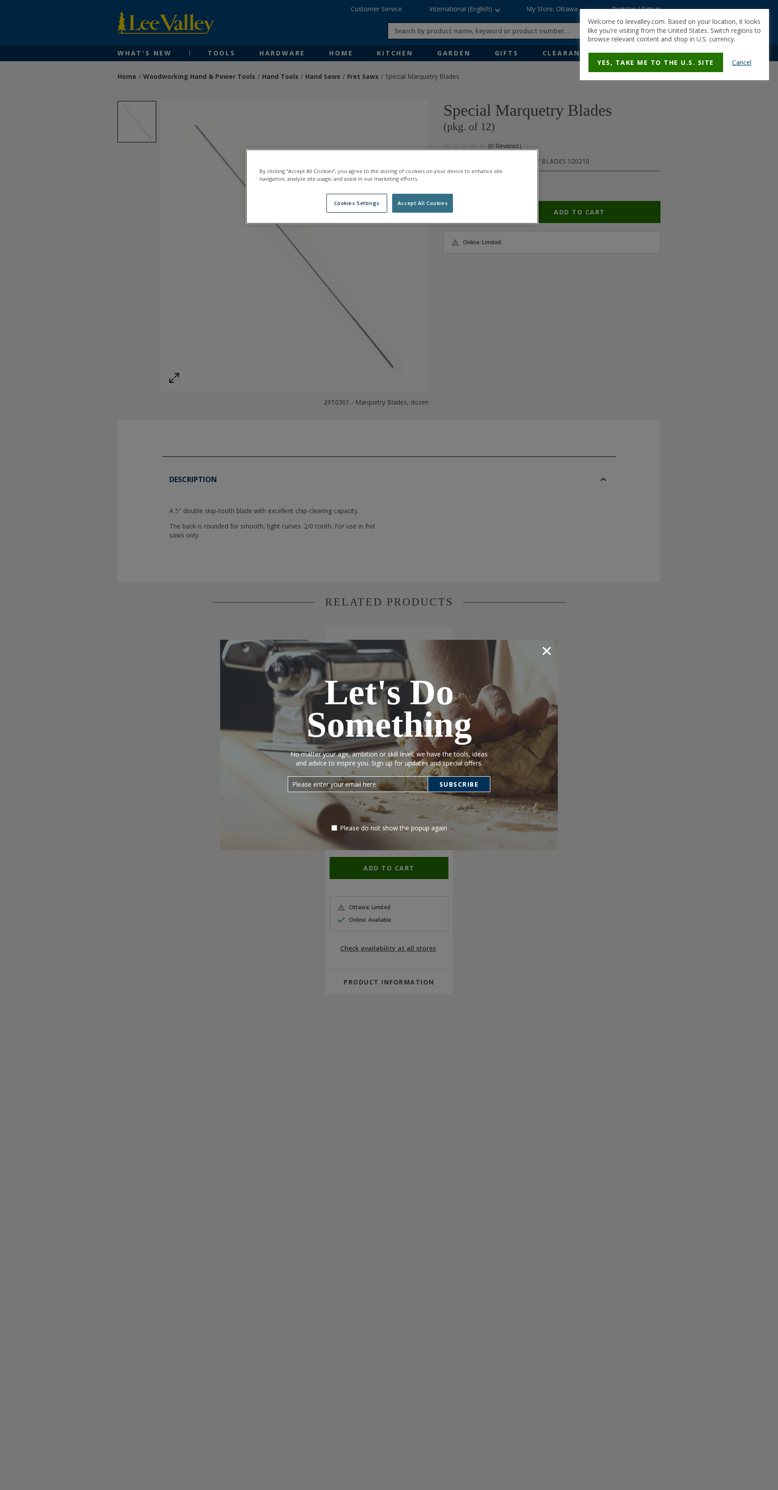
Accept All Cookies (423, 203)
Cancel (741, 62)
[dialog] (674, 44)
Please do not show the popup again (393, 828)
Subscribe (459, 784)
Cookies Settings (357, 203)
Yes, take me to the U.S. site (655, 62)
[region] (392, 186)
